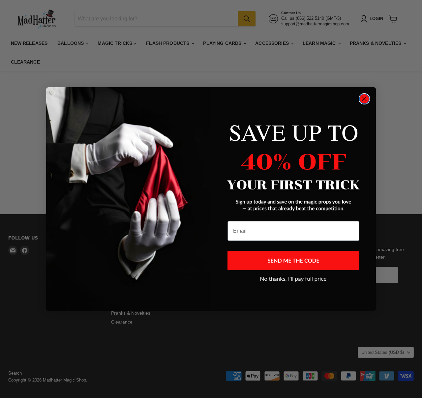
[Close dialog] (364, 99)
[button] (293, 260)
